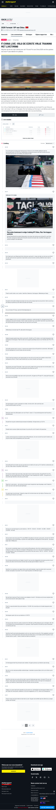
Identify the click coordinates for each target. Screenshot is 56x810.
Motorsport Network (23, 807)
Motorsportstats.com (6, 793)
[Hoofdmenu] (2, 2)
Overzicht (4, 34)
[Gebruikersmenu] (53, 2)
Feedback (33, 785)
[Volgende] (33, 725)
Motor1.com (4, 786)
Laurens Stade (29, 732)
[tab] (14, 115)
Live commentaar (16, 34)
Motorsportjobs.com (6, 789)
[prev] (22, 725)
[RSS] (48, 777)
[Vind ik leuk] (53, 147)
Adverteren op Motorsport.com (38, 788)
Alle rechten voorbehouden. (35, 807)
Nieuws (52, 34)
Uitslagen (29, 34)
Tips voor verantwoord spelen (37, 790)
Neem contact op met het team (38, 792)
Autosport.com (5, 791)
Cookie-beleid (30, 805)
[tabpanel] (28, 428)
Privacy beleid (37, 805)
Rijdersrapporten (41, 34)
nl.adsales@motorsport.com (37, 795)
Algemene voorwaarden (20, 805)
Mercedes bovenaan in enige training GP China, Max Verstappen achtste (29, 233)
